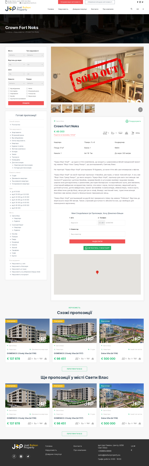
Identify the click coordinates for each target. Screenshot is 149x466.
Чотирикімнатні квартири (20, 184)
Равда (14, 239)
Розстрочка (31, 93)
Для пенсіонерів (17, 162)
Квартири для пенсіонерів (23, 165)
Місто (10, 51)
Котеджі (14, 151)
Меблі (30, 88)
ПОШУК (26, 103)
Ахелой (14, 247)
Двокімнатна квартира (40, 349)
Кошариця (15, 242)
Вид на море (32, 96)
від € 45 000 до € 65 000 (20, 205)
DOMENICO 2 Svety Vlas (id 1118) (21, 353)
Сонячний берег (17, 225)
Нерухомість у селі (18, 263)
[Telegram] (142, 2)
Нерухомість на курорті (20, 274)
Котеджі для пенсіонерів (22, 168)
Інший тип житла (136, 349)
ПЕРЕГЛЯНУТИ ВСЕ (74, 369)
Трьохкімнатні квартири (20, 181)
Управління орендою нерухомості (100, 2)
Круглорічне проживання (18, 98)
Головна (51, 9)
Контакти (94, 9)
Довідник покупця (80, 9)
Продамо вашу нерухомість (71, 2)
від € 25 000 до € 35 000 (20, 200)
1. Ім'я (71, 218)
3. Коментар (73, 229)
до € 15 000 (16, 191)
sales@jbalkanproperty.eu (28, 3)
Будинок (17, 221)
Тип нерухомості (32, 51)
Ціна (10, 70)
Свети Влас (16, 216)
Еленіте (14, 245)
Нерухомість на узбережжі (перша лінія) (26, 272)
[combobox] (101, 222)
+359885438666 (12, 3)
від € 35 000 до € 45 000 (20, 202)
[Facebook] (137, 2)
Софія (14, 253)
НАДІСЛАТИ (97, 241)
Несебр (14, 234)
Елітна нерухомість (18, 140)
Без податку (13, 91)
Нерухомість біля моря (20, 266)
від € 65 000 (16, 208)
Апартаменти (14, 93)
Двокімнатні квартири (19, 178)
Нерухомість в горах (19, 269)
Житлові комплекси (18, 149)
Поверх (29, 79)
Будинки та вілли (17, 146)
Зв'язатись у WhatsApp (99, 248)
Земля (14, 154)
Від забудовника (15, 88)
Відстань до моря (14, 60)
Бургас (14, 256)
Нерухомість (63, 9)
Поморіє (15, 236)
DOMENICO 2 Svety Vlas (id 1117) (68, 353)
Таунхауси (15, 157)
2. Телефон (102, 218)
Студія (14, 175)
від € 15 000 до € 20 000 (20, 194)
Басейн (12, 96)
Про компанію (108, 9)
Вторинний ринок (33, 91)
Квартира (15, 143)
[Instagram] (140, 2)
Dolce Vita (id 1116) (109, 353)
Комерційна (16, 160)
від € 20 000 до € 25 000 (20, 197)
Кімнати (11, 79)
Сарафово (15, 250)
